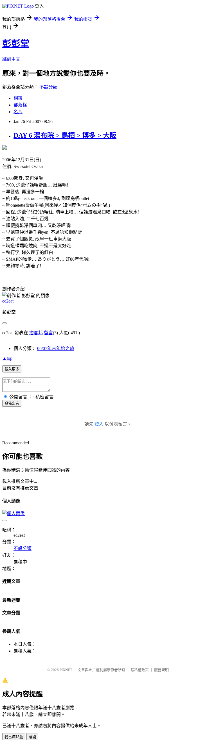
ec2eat (8, 301)
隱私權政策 (139, 670)
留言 (48, 332)
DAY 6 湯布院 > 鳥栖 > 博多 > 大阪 (65, 135)
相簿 (18, 98)
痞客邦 (36, 332)
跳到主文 (11, 59)
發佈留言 (11, 403)
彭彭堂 (15, 43)
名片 (18, 111)
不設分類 (48, 87)
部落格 (20, 105)
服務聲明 (161, 670)
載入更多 (11, 369)
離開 (32, 737)
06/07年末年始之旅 (55, 348)
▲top (7, 358)
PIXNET (66, 670)
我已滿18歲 (13, 737)
